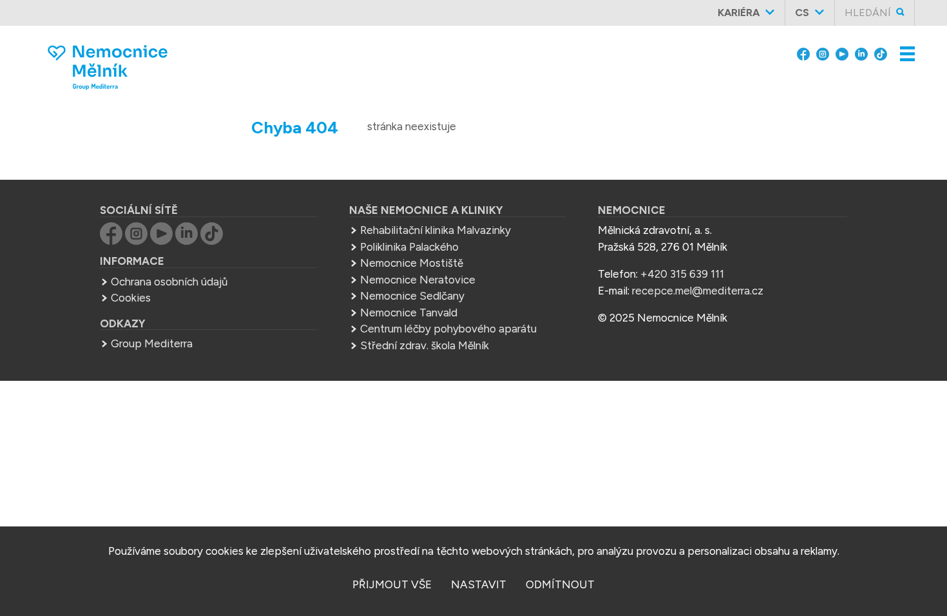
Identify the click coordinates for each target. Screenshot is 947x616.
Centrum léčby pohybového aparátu (448, 328)
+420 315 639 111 (682, 273)
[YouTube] (842, 52)
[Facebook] (803, 52)
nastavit (478, 584)
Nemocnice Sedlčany (412, 295)
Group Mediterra (152, 343)
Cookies (131, 297)
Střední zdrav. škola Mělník (424, 345)
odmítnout (560, 584)
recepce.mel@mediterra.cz (697, 290)
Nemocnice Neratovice (417, 279)
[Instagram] (822, 52)
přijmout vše (392, 584)
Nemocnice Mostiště (411, 262)
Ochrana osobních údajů (169, 281)
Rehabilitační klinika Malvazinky (435, 230)
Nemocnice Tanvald (408, 312)
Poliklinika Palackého (409, 246)
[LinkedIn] (861, 52)
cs (802, 12)
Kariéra (739, 12)
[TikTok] (880, 52)
